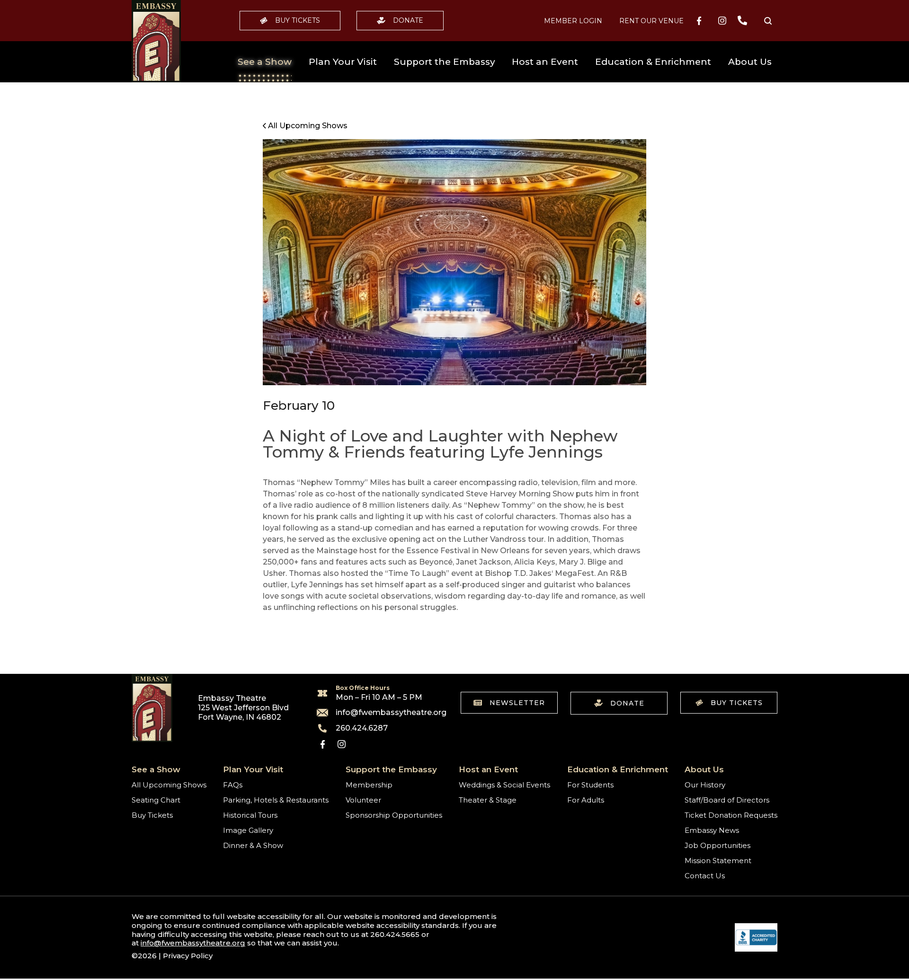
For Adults (585, 799)
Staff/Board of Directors (727, 799)
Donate (408, 20)
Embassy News (712, 830)
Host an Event (545, 61)
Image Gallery (248, 830)
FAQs (232, 784)
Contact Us (705, 875)
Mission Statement (718, 860)
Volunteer (363, 799)
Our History (705, 784)
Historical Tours (250, 815)
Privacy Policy (188, 955)
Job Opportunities (717, 845)
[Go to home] (156, 41)
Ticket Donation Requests (731, 815)
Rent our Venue (651, 21)
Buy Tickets (297, 20)
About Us (750, 61)
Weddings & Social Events (504, 784)
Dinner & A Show (253, 845)
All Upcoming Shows (169, 784)
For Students (590, 784)
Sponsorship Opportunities (394, 815)
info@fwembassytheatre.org (385, 712)
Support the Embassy (444, 61)
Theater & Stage (488, 799)
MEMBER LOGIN (573, 21)
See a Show (265, 61)
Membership (369, 784)
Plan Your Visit (343, 61)
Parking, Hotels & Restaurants (276, 799)
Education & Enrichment (653, 61)
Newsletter (517, 702)
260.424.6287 (362, 728)
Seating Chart (156, 799)
